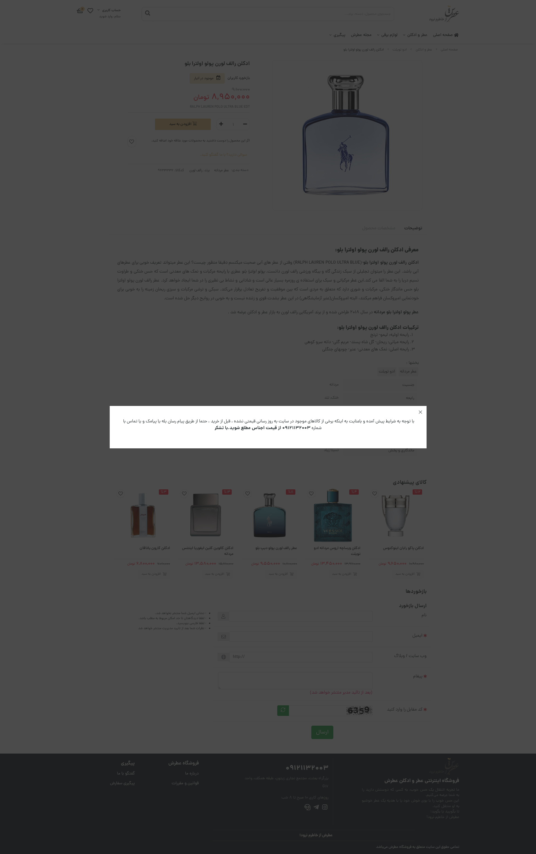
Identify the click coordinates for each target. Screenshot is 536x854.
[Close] (420, 412)
